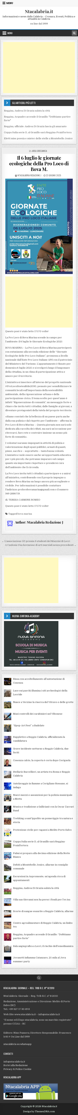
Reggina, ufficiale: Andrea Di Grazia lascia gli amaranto (35, 126)
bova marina (25, 513)
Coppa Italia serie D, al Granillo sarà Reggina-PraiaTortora (37, 132)
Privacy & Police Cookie (17, 1069)
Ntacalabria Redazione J (29, 175)
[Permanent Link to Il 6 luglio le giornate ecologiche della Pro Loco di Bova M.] (39, 226)
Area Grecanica (39, 150)
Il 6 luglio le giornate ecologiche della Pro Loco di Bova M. (39, 163)
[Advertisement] (39, 67)
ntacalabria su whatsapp (17, 1044)
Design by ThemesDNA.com (39, 1111)
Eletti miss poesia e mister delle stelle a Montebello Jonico (38, 138)
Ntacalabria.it (39, 11)
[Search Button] (39, 977)
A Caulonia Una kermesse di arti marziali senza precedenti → (40, 545)
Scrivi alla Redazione (15, 1065)
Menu (9, 3)
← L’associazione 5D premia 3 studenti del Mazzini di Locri (36, 541)
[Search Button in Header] (74, 33)
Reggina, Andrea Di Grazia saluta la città (27, 110)
